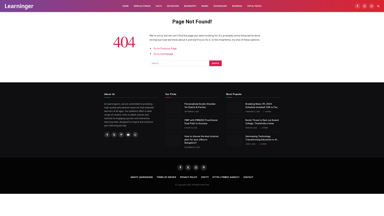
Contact (248, 177)
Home (126, 6)
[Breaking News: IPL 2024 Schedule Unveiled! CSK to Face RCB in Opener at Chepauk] (234, 108)
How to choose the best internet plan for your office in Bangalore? (201, 139)
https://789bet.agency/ (225, 177)
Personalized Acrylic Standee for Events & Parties (199, 105)
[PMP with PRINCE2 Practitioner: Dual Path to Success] (173, 124)
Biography (190, 6)
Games (204, 6)
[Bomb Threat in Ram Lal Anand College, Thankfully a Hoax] (234, 124)
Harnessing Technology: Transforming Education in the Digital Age (261, 138)
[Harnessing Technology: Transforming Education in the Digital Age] (234, 140)
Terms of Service (166, 177)
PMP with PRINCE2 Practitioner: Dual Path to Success (201, 122)
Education (173, 6)
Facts (159, 6)
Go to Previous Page (165, 48)
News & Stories (142, 6)
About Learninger (142, 177)
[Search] (378, 6)
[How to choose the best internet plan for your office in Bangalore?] (173, 140)
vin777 (205, 177)
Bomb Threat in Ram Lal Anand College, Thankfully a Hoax (262, 122)
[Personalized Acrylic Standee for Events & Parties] (173, 108)
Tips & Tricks (254, 6)
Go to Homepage (163, 54)
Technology (220, 6)
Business (237, 6)
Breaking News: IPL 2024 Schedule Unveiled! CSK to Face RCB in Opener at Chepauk (262, 106)
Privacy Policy (188, 177)
